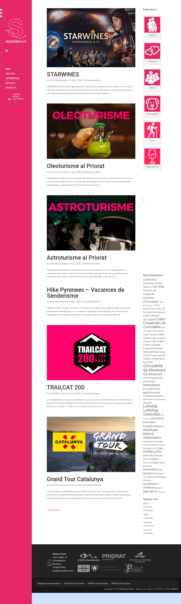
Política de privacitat (98, 583)
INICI (8, 69)
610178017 (61, 567)
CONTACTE (11, 88)
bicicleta (158, 283)
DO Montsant (152, 374)
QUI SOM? (10, 74)
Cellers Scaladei (151, 344)
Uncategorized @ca (92, 80)
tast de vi (150, 491)
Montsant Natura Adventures (152, 434)
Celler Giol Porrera (154, 331)
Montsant (159, 426)
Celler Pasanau (150, 334)
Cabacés (147, 287)
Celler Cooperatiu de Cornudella (154, 323)
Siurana (148, 487)
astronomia (150, 279)
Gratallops (148, 396)
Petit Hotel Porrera (153, 455)
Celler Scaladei (157, 341)
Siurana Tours (127, 589)
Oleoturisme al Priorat (75, 166)
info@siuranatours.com (63, 571)
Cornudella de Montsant (154, 367)
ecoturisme (149, 381)
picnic (145, 459)
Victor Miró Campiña (58, 80)
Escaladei (148, 388)
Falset (157, 388)
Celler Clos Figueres (156, 312)
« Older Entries (53, 510)
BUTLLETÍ (10, 83)
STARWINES (63, 74)
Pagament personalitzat (49, 583)
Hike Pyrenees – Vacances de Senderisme (85, 292)
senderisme (151, 483)
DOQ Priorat (149, 377)
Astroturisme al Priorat (77, 257)
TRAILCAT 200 (66, 387)
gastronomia (151, 392)
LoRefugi (150, 406)
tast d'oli (158, 488)
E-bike (160, 378)
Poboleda (154, 459)
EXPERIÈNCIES (12, 78)
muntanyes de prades (153, 441)
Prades (154, 462)
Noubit (175, 589)
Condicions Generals (74, 583)
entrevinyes (151, 385)
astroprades (148, 283)
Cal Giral (158, 286)
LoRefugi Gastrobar (151, 412)
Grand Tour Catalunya (75, 479)
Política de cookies (121, 583)
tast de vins (161, 492)
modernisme (156, 418)
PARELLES (152, 451)
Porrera (146, 463)
